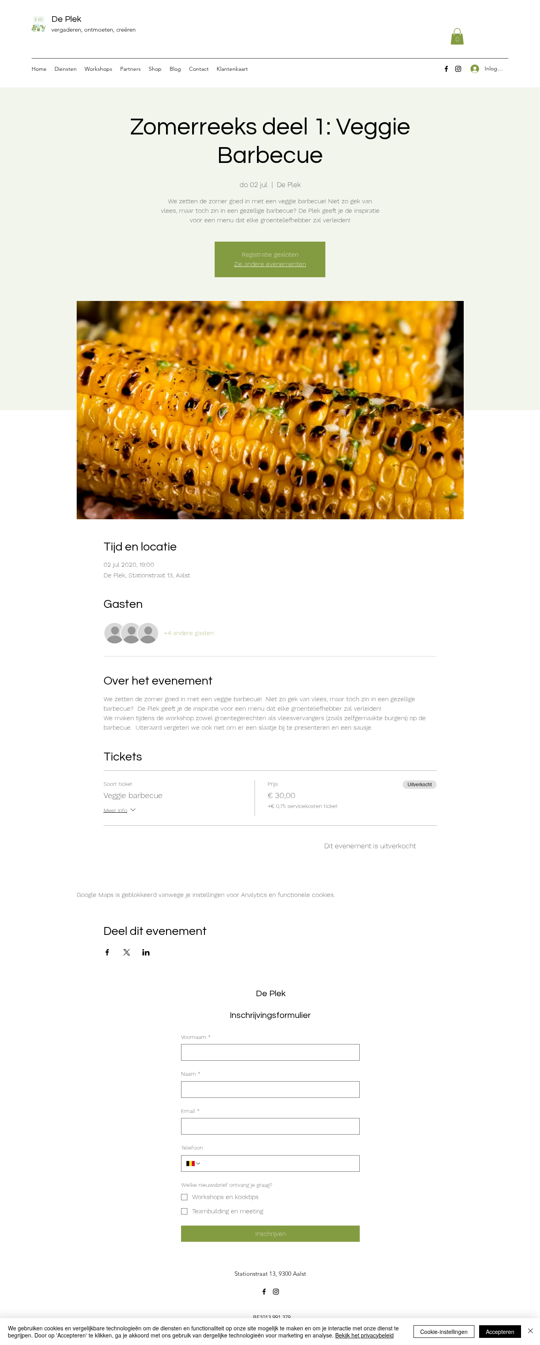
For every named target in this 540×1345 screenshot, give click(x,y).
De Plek (66, 19)
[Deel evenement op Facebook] (107, 952)
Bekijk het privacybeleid (364, 1335)
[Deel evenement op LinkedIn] (146, 952)
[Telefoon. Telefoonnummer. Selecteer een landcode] (193, 1163)
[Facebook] (446, 69)
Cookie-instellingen (444, 1332)
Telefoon (192, 1147)
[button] (457, 36)
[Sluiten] (530, 1331)
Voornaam (196, 1037)
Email (190, 1111)
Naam (190, 1074)
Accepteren (500, 1332)
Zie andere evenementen (270, 264)
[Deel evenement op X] (126, 952)
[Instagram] (458, 69)
